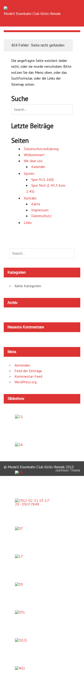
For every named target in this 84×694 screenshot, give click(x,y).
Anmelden (22, 365)
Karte (35, 204)
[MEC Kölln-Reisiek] (9, 8)
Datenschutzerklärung (41, 148)
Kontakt (30, 198)
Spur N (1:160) (42, 179)
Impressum (40, 210)
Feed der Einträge (28, 370)
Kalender (38, 166)
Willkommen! (34, 154)
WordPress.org (25, 382)
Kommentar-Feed (28, 376)
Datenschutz (41, 215)
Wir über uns (33, 160)
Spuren (29, 173)
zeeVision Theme (67, 470)
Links (28, 222)
